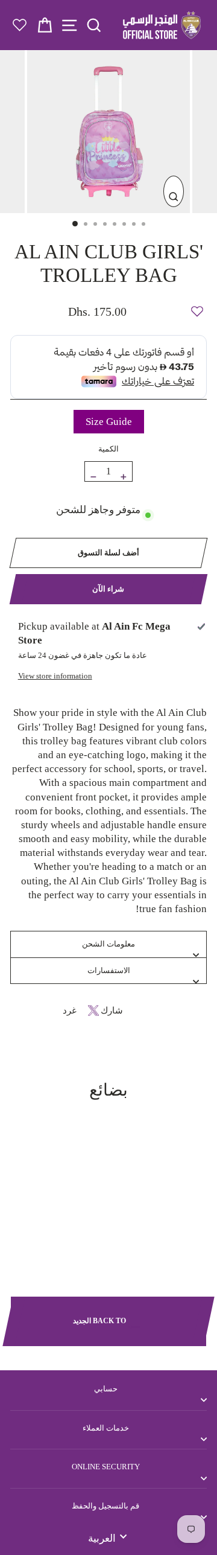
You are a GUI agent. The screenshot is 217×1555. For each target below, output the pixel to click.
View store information (55, 675)
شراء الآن (108, 588)
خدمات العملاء (106, 1427)
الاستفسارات (108, 970)
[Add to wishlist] (197, 306)
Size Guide (109, 421)
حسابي (106, 1388)
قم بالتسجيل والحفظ (105, 1505)
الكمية (108, 448)
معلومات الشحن (108, 943)
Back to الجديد (100, 1320)
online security (106, 1466)
